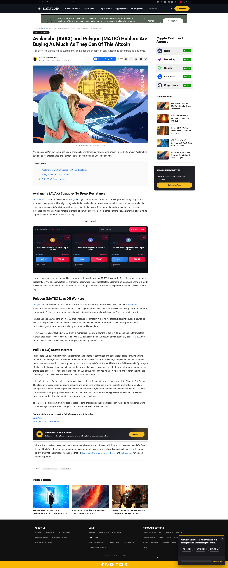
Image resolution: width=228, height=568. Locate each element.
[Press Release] (35, 59)
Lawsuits (169, 533)
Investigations (149, 533)
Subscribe (183, 9)
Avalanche (38, 199)
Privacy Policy (109, 453)
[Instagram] (172, 2)
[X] (176, 2)
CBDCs (168, 538)
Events (49, 2)
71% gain (73, 199)
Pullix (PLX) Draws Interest (54, 179)
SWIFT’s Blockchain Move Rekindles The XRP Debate (180, 118)
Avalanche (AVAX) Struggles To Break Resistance (64, 170)
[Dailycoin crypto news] (48, 8)
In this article (40, 164)
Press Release (54, 58)
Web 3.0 (179, 533)
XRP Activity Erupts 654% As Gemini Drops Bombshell (181, 106)
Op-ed (145, 548)
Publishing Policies (43, 543)
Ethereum (132, 304)
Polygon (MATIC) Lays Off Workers (58, 174)
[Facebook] (161, 2)
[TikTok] (158, 2)
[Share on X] (126, 59)
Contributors (63, 533)
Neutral (214, 549)
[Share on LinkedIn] (136, 59)
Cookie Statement (97, 542)
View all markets (57, 229)
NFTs (174, 543)
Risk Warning (127, 453)
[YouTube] (165, 2)
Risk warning (128, 542)
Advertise (65, 2)
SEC (160, 533)
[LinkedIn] (169, 2)
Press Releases (41, 28)
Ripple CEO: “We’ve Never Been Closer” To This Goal (181, 130)
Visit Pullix (37, 418)
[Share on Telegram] (141, 59)
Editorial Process (59, 538)
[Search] (171, 8)
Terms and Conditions (92, 453)
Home (34, 28)
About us (41, 2)
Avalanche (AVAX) (49, 469)
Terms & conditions (97, 547)
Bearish (201, 549)
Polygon (36, 304)
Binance (154, 543)
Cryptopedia (103, 533)
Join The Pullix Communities (46, 421)
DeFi (161, 538)
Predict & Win (137, 229)
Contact (57, 2)
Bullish (187, 549)
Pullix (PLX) (65, 469)
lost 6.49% (136, 336)
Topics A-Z (116, 533)
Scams (145, 543)
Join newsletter (77, 2)
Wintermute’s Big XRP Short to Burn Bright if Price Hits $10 (180, 155)
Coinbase (165, 543)
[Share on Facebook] (131, 59)
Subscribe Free (174, 185)
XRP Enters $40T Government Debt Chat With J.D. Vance (181, 143)
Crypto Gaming (149, 538)
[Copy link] (146, 59)
